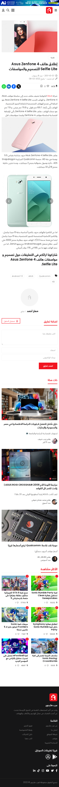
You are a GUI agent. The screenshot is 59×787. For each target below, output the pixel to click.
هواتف (54, 738)
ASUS (31, 276)
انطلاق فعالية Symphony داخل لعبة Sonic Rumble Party (45, 627)
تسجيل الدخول (9, 321)
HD (53, 281)
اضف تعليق (48, 365)
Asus (49, 95)
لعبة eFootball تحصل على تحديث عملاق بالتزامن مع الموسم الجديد (15, 658)
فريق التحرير (28, 725)
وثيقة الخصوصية (25, 730)
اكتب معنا (28, 738)
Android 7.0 (17, 276)
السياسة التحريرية (51, 742)
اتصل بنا (54, 730)
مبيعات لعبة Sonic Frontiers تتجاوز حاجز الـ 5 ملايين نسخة (16, 627)
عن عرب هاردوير (51, 725)
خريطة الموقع (52, 734)
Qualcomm (44, 276)
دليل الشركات (27, 734)
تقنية (52, 57)
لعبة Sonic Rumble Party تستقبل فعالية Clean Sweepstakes (44, 595)
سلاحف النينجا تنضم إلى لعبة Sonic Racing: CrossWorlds (44, 658)
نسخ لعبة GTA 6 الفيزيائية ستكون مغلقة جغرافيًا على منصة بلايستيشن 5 (16, 595)
